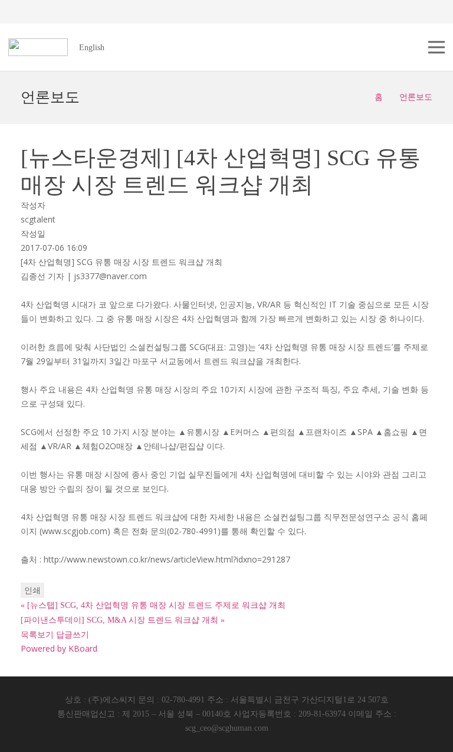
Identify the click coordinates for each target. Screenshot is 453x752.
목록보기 (37, 634)
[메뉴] (436, 47)
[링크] (38, 47)
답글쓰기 (72, 634)
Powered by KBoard (59, 648)
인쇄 (32, 590)
